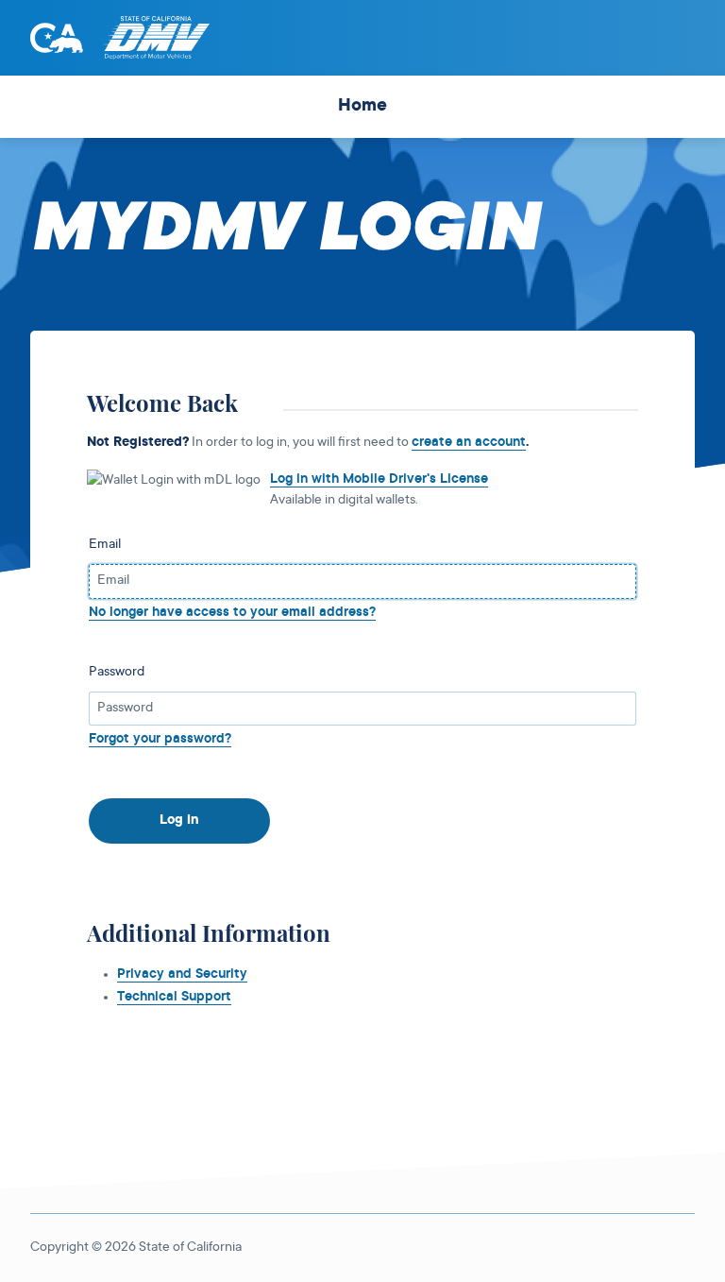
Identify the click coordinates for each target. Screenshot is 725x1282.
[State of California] (56, 38)
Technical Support (174, 997)
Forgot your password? (160, 739)
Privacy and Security (182, 975)
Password (116, 672)
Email (105, 545)
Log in (179, 821)
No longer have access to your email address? (232, 613)
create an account (469, 443)
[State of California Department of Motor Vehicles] (156, 37)
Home (362, 106)
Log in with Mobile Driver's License (379, 479)
